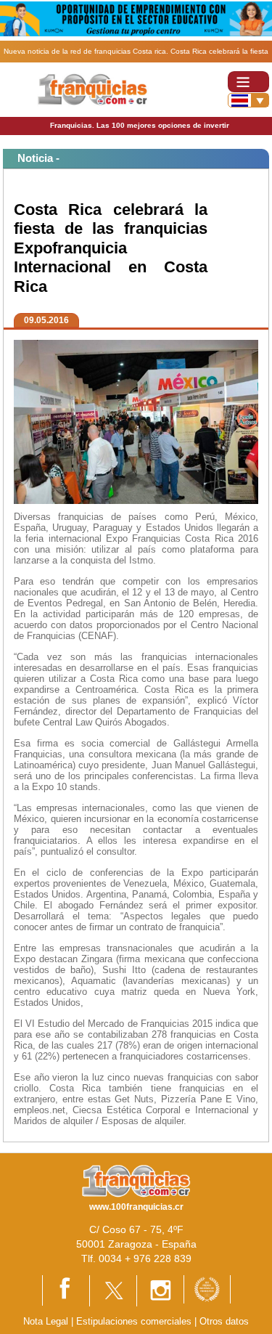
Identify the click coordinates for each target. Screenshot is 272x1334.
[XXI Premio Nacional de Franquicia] (207, 1288)
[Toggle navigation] (248, 81)
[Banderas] (248, 100)
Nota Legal (45, 1321)
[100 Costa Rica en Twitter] (113, 1290)
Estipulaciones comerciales (135, 1321)
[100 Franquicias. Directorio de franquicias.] (93, 89)
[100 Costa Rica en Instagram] (160, 1290)
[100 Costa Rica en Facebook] (66, 1289)
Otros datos (224, 1321)
